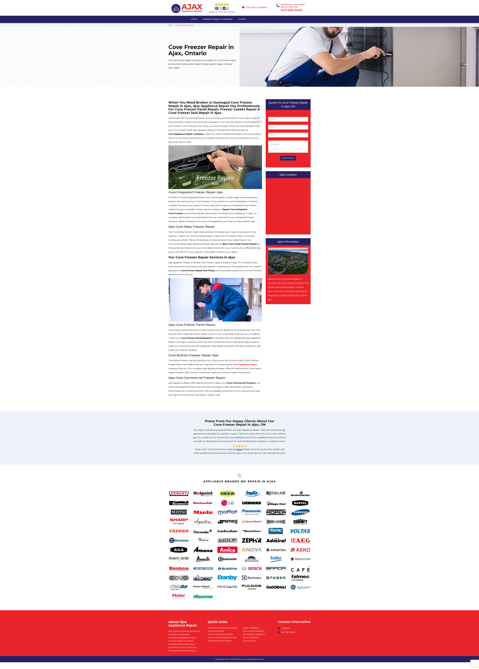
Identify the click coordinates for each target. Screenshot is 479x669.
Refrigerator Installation (254, 634)
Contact (242, 19)
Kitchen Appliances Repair (220, 634)
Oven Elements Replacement (222, 637)
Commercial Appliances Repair (223, 628)
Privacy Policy (249, 641)
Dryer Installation (251, 628)
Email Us (286, 628)
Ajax (170, 25)
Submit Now (288, 158)
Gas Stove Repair (216, 631)
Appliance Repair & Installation (218, 19)
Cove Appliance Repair (245, 364)
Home (194, 19)
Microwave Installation (253, 631)
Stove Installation (251, 637)
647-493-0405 (291, 10)
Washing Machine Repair (220, 641)
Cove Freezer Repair (184, 25)
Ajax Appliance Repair (255, 659)
